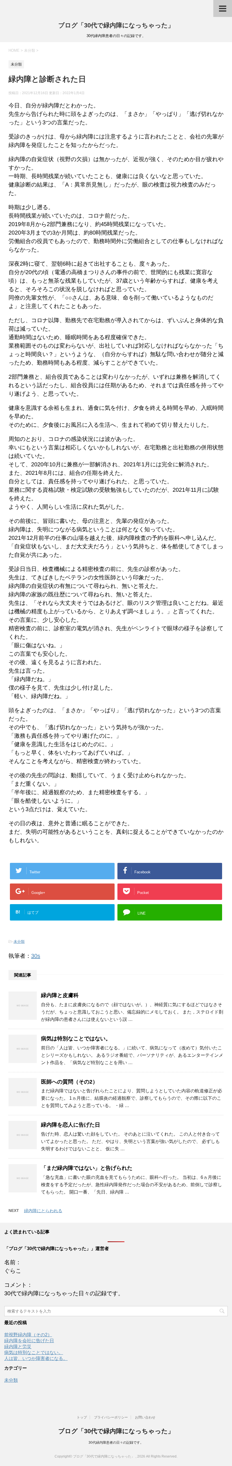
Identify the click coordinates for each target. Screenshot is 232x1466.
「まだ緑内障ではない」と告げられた (86, 1168)
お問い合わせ (145, 1417)
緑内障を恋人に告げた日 (70, 1125)
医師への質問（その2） (69, 1082)
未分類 (19, 941)
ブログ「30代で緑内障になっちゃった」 (116, 25)
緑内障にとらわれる (43, 1210)
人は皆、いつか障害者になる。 (36, 1358)
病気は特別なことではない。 (76, 1038)
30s (35, 956)
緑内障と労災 (17, 1346)
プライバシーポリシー (111, 1417)
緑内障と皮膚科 (60, 995)
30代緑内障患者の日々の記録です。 (116, 1443)
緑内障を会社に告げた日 (29, 1340)
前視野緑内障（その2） (28, 1334)
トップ (82, 1417)
